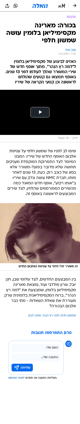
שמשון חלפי (68, 315)
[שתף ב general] (7, 5)
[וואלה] (40, 6)
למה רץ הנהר (50, 315)
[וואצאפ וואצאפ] (15, 6)
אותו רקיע (34, 315)
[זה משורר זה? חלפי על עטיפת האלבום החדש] (40, 236)
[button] (61, 6)
